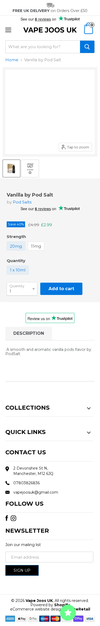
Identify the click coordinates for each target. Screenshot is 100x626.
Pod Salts (22, 202)
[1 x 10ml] (18, 275)
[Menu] (8, 30)
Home (11, 59)
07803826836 (26, 483)
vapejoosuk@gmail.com (35, 492)
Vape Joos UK (39, 600)
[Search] (87, 47)
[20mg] (17, 251)
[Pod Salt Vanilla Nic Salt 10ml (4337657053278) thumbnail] (11, 168)
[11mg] (37, 251)
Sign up (22, 570)
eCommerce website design (36, 609)
